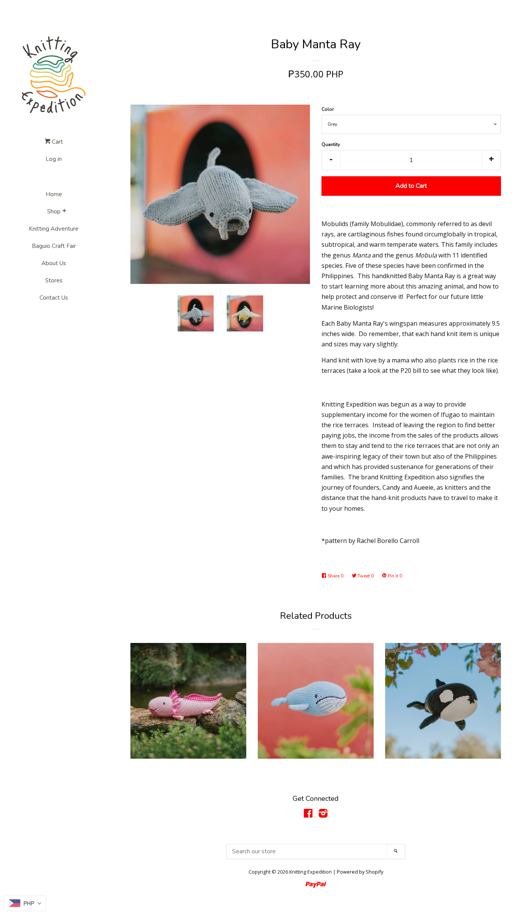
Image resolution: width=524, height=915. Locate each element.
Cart (56, 142)
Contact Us (54, 298)
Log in (54, 159)
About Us (53, 263)
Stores (54, 280)
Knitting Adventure (54, 229)
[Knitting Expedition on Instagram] (323, 814)
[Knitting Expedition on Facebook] (308, 814)
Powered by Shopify (360, 871)
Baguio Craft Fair (54, 246)
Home (54, 194)
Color (327, 109)
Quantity (330, 144)
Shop (54, 211)
